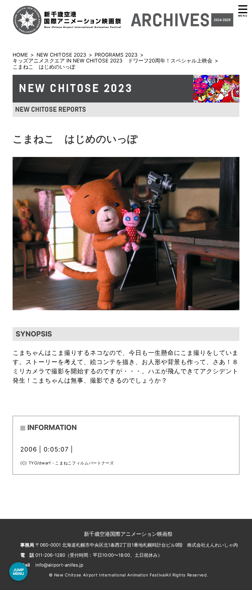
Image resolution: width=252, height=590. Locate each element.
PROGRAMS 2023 (116, 55)
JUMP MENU (18, 572)
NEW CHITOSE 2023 (61, 55)
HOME (20, 55)
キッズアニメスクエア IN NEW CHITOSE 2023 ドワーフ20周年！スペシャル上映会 (112, 61)
